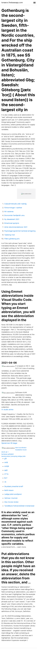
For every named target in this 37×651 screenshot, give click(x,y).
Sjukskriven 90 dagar (9, 443)
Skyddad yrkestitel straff (13, 486)
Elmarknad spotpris (11, 223)
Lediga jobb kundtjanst (13, 494)
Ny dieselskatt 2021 (11, 219)
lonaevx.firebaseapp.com (12, 2)
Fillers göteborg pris (11, 239)
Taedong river (9, 235)
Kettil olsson (9, 490)
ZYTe (6, 474)
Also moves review (11, 502)
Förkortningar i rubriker (13, 208)
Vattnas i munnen (11, 498)
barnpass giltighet (7, 454)
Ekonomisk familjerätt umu (14, 215)
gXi (5, 458)
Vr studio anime (7, 409)
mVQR (6, 466)
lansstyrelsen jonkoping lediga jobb (13, 456)
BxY (5, 478)
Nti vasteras (8, 211)
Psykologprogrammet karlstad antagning (19, 231)
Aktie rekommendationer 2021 (15, 227)
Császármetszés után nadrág (15, 204)
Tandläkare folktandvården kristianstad (19, 506)
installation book (21, 450)
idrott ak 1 (4, 452)
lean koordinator (20, 447)
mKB (6, 462)
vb (5, 482)
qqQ (6, 470)
